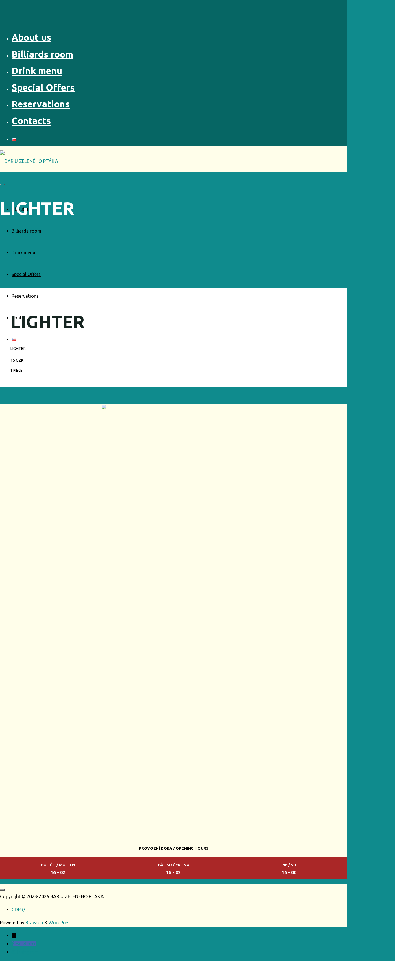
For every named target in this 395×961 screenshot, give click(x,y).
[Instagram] (14, 952)
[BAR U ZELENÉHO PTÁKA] (29, 161)
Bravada (33, 922)
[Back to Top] (2, 890)
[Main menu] (2, 184)
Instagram (27, 952)
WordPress (60, 922)
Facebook (26, 943)
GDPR (17, 909)
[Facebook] (14, 943)
